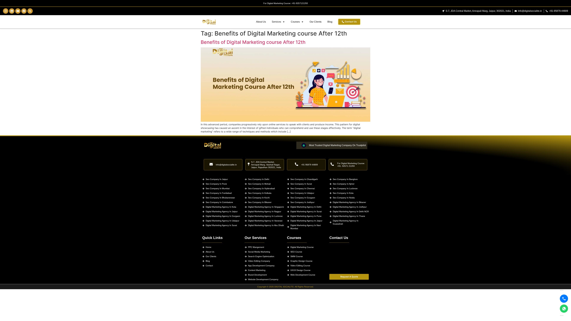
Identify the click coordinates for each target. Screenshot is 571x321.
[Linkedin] (11, 11)
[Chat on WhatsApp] (564, 309)
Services (276, 22)
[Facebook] (24, 11)
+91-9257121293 (300, 3)
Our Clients (315, 22)
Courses (295, 22)
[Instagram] (5, 11)
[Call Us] (564, 299)
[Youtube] (18, 11)
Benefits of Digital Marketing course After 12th (253, 42)
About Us (261, 22)
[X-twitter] (30, 11)
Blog (329, 22)
